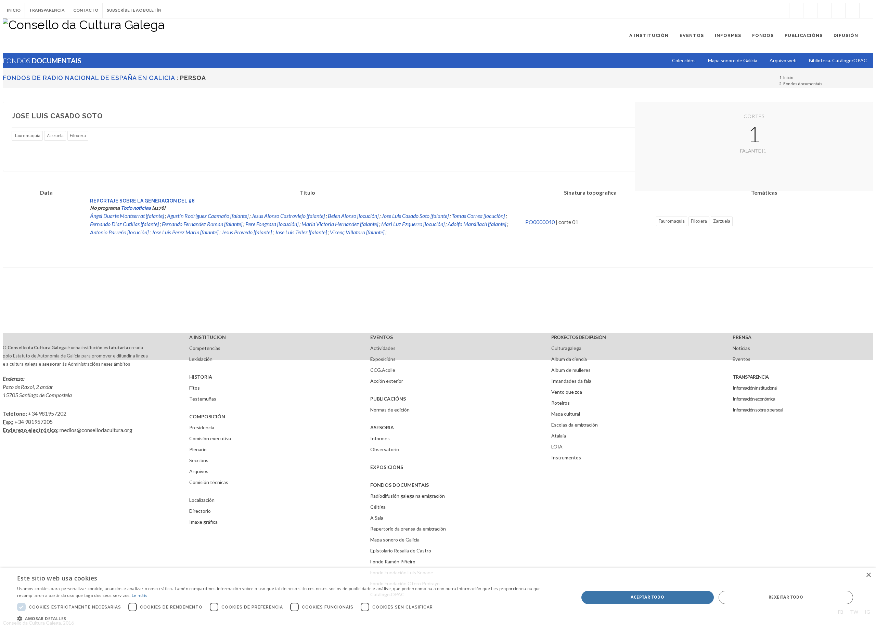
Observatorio (384, 449)
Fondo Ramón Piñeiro (392, 561)
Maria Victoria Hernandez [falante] (339, 224)
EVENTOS (381, 337)
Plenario (198, 449)
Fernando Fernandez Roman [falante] (202, 224)
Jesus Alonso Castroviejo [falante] (288, 215)
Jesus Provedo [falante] (246, 232)
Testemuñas (202, 399)
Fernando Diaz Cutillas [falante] (124, 224)
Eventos (741, 359)
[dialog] (438, 597)
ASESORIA (382, 427)
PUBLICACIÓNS (388, 399)
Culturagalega (566, 348)
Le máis (139, 595)
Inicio (14, 10)
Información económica (754, 399)
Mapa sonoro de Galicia (395, 540)
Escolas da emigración (574, 425)
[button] (289, 618)
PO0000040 (540, 222)
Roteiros (560, 403)
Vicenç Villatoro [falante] (357, 232)
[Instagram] (782, 10)
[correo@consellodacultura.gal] (866, 10)
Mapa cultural (565, 414)
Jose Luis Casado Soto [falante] (415, 215)
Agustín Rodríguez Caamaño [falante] (207, 215)
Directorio (200, 511)
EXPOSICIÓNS (386, 467)
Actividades (383, 348)
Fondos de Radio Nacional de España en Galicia (89, 77)
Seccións (198, 460)
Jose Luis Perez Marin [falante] (185, 232)
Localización (202, 500)
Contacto (85, 10)
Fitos (194, 388)
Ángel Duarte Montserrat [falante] (127, 215)
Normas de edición (390, 410)
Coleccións (684, 60)
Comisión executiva (210, 438)
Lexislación (200, 359)
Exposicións (383, 359)
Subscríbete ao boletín (134, 10)
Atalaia (558, 436)
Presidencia (201, 427)
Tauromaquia (27, 135)
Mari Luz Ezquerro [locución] (413, 224)
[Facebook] (796, 10)
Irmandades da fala (571, 381)
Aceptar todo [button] (647, 597)
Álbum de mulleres (571, 370)
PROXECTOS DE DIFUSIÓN (578, 337)
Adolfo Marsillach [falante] (477, 224)
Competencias (204, 348)
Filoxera (78, 135)
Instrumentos (566, 457)
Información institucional (755, 388)
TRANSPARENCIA (751, 377)
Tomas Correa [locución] (478, 215)
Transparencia (47, 10)
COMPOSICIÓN (207, 416)
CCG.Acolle (382, 370)
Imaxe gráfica (203, 522)
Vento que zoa (566, 392)
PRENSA (742, 337)
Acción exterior (386, 381)
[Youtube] (838, 10)
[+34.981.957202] (852, 10)
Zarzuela (55, 135)
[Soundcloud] (824, 10)
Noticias (741, 348)
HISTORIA (200, 377)
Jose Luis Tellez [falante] (301, 232)
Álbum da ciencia (569, 359)
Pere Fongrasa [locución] (271, 224)
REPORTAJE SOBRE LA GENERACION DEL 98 (142, 201)
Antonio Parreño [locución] (119, 232)
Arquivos (198, 471)
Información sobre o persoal (758, 410)
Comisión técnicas (208, 482)
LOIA (557, 446)
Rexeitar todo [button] (786, 597)
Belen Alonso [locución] (353, 215)
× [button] (868, 575)
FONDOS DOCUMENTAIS (399, 485)
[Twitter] (810, 10)
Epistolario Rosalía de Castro (400, 550)
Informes (380, 438)
